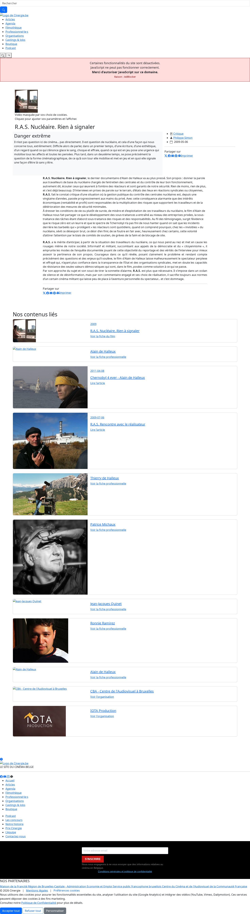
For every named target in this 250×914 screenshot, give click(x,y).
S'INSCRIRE (93, 859)
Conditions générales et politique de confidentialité (125, 871)
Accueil (9, 780)
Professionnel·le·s (16, 32)
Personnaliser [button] (55, 911)
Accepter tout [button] (11, 911)
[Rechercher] (3, 9)
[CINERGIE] (14, 15)
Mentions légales (37, 890)
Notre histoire (14, 824)
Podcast (10, 48)
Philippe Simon (183, 138)
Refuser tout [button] (33, 911)
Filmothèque (13, 27)
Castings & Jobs (15, 40)
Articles (10, 19)
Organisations (14, 36)
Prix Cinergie (13, 828)
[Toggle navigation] (2, 55)
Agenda (10, 23)
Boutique (11, 44)
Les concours (13, 820)
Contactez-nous (15, 836)
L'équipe (10, 832)
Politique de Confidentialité (38, 903)
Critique (178, 134)
